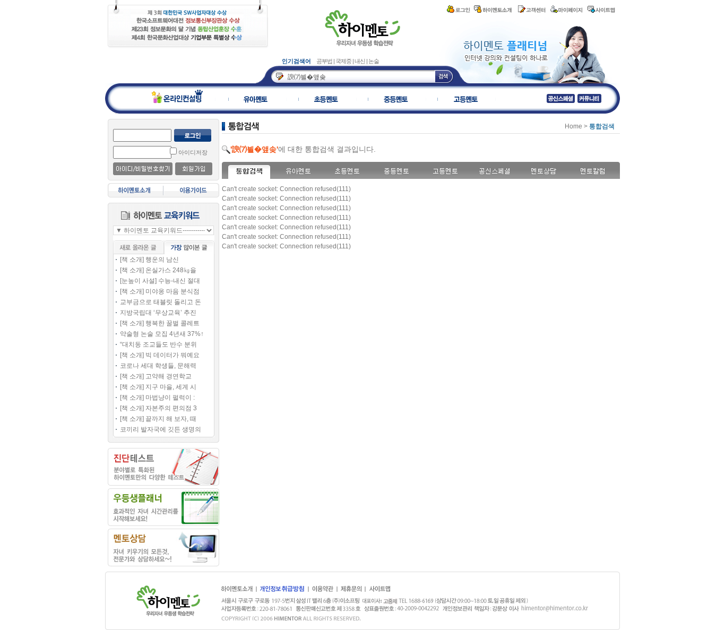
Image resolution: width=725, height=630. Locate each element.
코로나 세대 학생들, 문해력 (158, 365)
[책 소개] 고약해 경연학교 (156, 376)
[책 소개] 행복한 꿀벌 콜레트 (160, 323)
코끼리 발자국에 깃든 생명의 (160, 429)
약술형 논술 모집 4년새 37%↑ (162, 334)
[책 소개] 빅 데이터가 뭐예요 (160, 355)
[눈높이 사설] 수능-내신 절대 (160, 280)
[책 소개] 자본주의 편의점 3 (158, 408)
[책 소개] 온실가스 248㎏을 (158, 270)
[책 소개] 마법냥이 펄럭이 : (157, 397)
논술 (373, 61)
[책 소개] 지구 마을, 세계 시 (158, 387)
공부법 (324, 61)
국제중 (343, 61)
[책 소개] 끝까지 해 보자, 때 (158, 418)
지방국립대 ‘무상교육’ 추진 (158, 312)
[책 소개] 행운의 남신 (149, 259)
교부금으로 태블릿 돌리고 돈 (160, 302)
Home (573, 126)
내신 (360, 61)
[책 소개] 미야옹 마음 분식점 (160, 291)
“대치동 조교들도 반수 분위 (158, 344)
